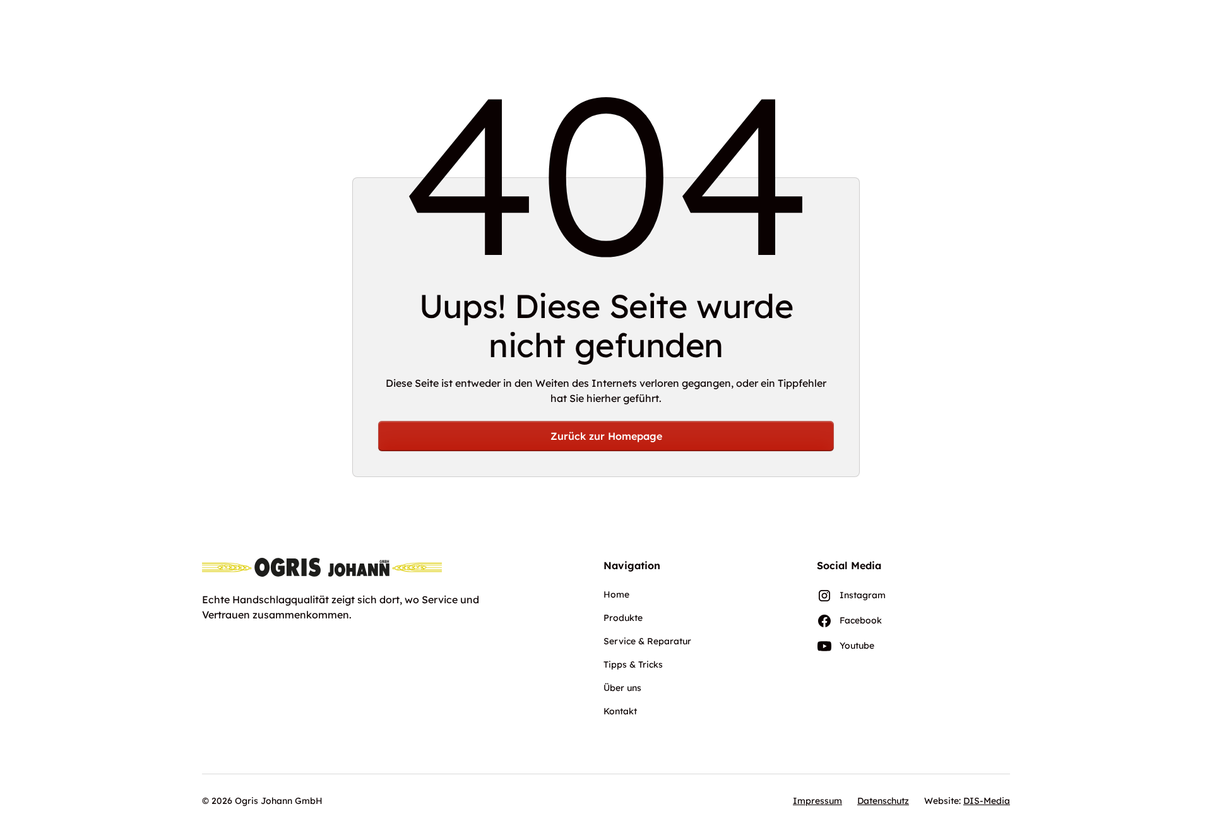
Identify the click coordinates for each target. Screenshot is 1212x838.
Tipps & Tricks (633, 664)
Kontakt (620, 711)
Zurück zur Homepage (606, 436)
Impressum (817, 800)
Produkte (623, 617)
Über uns (622, 687)
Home (616, 594)
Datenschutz (883, 800)
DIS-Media (986, 800)
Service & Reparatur (647, 641)
